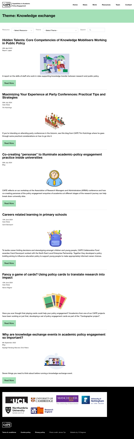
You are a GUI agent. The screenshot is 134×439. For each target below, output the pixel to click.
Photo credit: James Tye (57, 432)
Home (75, 5)
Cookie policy (25, 432)
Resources (106, 5)
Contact (128, 5)
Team (118, 5)
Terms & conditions (9, 432)
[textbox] (23, 30)
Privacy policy (40, 432)
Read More (9, 83)
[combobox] (23, 30)
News (85, 5)
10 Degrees (82, 432)
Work (95, 5)
